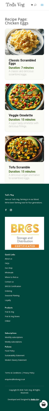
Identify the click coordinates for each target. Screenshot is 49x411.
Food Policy (9, 351)
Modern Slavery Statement (16, 360)
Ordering (8, 291)
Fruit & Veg (9, 312)
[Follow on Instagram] (11, 210)
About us (8, 259)
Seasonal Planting (12, 295)
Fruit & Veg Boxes (12, 316)
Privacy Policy (28, 373)
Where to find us (11, 277)
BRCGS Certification (13, 286)
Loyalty (8, 300)
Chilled (7, 321)
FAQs (7, 263)
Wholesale (9, 272)
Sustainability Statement (14, 355)
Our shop (8, 268)
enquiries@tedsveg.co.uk (15, 379)
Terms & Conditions (13, 373)
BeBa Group (36, 399)
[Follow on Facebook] (6, 210)
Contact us (9, 282)
